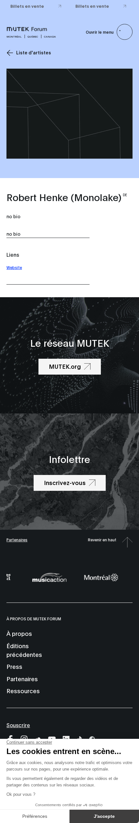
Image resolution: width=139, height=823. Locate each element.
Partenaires (16, 539)
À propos (19, 633)
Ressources (23, 690)
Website (14, 267)
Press (14, 666)
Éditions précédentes (24, 650)
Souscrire (18, 724)
